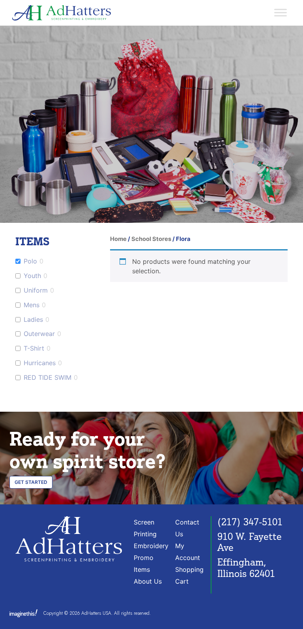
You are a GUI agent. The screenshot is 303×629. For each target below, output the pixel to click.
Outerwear (39, 334)
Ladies (33, 319)
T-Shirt (34, 348)
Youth (32, 276)
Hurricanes (40, 363)
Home (118, 239)
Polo (30, 261)
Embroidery (151, 546)
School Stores (151, 239)
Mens (31, 305)
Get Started (31, 482)
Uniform (36, 290)
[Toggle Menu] (280, 13)
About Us (148, 581)
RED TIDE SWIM (47, 377)
